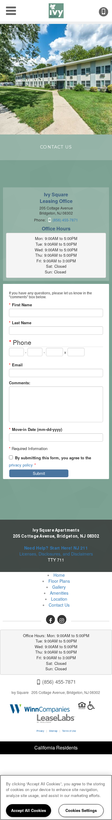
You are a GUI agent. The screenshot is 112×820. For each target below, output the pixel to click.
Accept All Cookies (28, 810)
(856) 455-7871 (107, 12)
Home (59, 575)
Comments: (19, 382)
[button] (50, 619)
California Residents (56, 747)
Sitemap (53, 730)
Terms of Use (69, 730)
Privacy (40, 730)
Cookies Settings (81, 810)
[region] (56, 797)
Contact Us (59, 605)
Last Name (20, 322)
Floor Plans (59, 581)
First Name (20, 305)
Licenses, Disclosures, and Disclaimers (56, 554)
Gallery (59, 587)
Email (16, 365)
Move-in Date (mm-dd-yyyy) (35, 429)
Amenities (59, 593)
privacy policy (21, 465)
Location (59, 599)
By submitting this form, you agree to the (53, 458)
